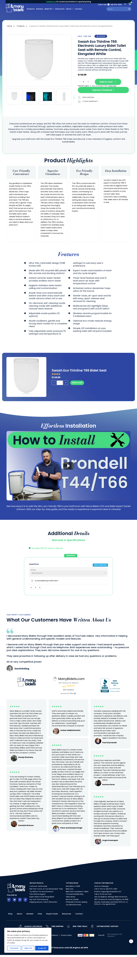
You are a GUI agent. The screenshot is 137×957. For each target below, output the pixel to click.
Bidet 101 (48, 9)
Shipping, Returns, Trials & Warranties (43, 902)
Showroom (60, 9)
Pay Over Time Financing (39, 899)
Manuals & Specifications (68, 540)
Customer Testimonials (38, 886)
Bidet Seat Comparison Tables (77, 891)
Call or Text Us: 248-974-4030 (105, 889)
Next (74, 98)
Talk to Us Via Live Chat (103, 894)
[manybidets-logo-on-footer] (16, 887)
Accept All (42, 948)
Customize (14, 948)
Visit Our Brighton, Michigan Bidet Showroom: (111, 897)
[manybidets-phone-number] (110, 4)
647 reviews (68, 690)
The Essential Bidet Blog (74, 894)
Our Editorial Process (73, 905)
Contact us (51, 2)
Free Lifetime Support (38, 894)
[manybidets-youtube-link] (14, 900)
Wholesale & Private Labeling (76, 902)
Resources (66, 914)
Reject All (28, 948)
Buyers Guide (52, 914)
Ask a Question (100, 565)
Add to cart (77, 382)
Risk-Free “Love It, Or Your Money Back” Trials (46, 889)
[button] (68, 540)
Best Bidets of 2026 (73, 886)
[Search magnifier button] (129, 9)
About (68, 9)
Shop (10, 914)
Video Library (70, 897)
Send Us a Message (101, 886)
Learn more (112, 86)
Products (31, 9)
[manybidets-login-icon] (125, 4)
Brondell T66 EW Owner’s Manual (47, 548)
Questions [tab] (70, 555)
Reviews (39, 9)
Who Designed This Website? (114, 935)
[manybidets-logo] (15, 7)
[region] (27, 940)
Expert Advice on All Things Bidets (42, 897)
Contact (78, 9)
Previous (4, 98)
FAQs (40, 914)
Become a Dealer (72, 899)
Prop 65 (101, 935)
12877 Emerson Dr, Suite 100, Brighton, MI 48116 (111, 899)
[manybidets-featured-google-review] (10, 671)
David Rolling (22, 668)
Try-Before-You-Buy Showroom (41, 891)
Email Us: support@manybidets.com (107, 891)
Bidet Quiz (69, 889)
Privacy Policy (66, 935)
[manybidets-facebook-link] (9, 900)
